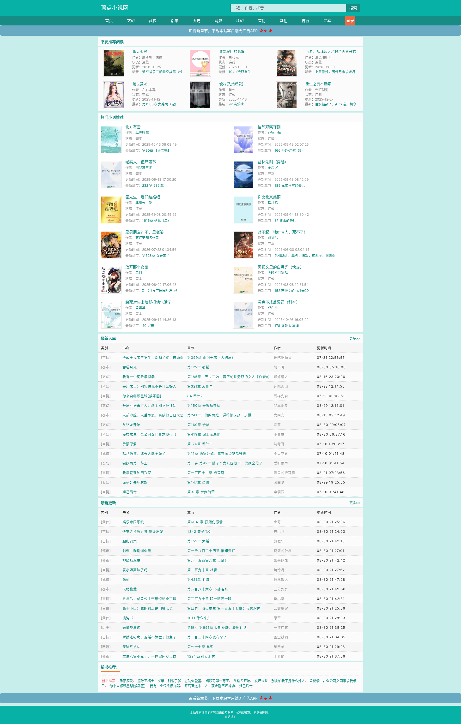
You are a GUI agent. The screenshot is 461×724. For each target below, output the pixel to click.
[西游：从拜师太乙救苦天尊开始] (286, 51)
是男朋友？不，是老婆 (144, 232)
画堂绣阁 (281, 637)
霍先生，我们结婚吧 (142, 197)
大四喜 (279, 415)
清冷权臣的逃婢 (231, 51)
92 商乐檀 (236, 104)
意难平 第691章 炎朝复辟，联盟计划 (217, 627)
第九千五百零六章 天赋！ (207, 560)
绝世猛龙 (140, 84)
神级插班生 (131, 560)
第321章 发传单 (200, 386)
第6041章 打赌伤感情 (205, 522)
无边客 (273, 167)
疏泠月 (279, 570)
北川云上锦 (143, 202)
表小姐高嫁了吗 (135, 570)
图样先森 (281, 396)
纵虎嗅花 (142, 132)
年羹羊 (279, 647)
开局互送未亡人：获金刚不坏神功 (149, 405)
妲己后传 (129, 492)
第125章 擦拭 (198, 367)
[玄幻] (106, 377)
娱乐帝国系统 (133, 522)
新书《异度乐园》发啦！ (160, 290)
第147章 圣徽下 (200, 482)
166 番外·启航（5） (289, 150)
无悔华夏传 (131, 627)
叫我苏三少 (143, 167)
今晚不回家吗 (278, 272)
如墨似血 (281, 560)
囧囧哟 (279, 482)
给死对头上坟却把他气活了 (148, 302)
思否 (277, 618)
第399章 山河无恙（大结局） (211, 357)
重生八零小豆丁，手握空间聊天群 (149, 656)
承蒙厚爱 (129, 444)
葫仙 (126, 579)
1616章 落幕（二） (156, 220)
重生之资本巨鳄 (318, 84)
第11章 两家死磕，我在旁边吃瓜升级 (216, 453)
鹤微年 (279, 541)
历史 (196, 20)
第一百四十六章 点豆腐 (205, 473)
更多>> (354, 338)
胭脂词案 (129, 541)
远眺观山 (281, 386)
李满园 (279, 492)
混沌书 (127, 618)
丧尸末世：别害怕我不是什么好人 (149, 386)
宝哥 (277, 522)
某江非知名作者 (147, 237)
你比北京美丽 (269, 197)
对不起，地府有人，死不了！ (283, 232)
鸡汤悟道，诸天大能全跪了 (144, 453)
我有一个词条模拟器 (138, 377)
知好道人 (281, 377)
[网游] (106, 647)
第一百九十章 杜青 (202, 570)
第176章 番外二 (200, 444)
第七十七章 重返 (200, 647)
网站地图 (230, 717)
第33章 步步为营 (201, 492)
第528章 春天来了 (156, 255)
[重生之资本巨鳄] (286, 84)
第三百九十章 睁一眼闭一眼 (209, 599)
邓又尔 (273, 237)
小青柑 (279, 434)
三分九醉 (281, 589)
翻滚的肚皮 (283, 551)
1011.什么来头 (199, 618)
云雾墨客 (281, 608)
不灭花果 (281, 453)
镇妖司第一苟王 (135, 463)
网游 (218, 20)
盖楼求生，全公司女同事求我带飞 (149, 434)
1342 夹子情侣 (199, 531)
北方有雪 (133, 127)
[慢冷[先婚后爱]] (200, 84)
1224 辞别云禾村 (201, 656)
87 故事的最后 (285, 220)
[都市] (106, 367)
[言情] (106, 357)
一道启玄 (281, 627)
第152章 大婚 (198, 541)
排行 (305, 20)
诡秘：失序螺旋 (135, 482)
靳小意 (279, 599)
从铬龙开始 (131, 425)
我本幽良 (281, 405)
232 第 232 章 (153, 185)
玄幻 (131, 20)
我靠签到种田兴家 (136, 473)
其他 (283, 20)
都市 (174, 20)
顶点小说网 (114, 7)
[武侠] (106, 453)
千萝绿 (279, 656)
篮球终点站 (131, 647)
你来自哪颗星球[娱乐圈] (141, 396)
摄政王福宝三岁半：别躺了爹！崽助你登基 (169, 681)
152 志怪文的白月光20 (291, 290)
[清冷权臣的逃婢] (200, 51)
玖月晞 (273, 202)
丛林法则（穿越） (273, 162)
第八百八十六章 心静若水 (207, 589)
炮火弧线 (140, 51)
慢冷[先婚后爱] (231, 84)
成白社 (273, 307)
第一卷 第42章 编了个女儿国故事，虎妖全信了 (225, 463)
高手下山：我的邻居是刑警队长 (147, 608)
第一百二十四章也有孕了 (207, 637)
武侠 (153, 20)
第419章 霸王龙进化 (203, 434)
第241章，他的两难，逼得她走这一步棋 (219, 415)
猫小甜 (279, 531)
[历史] (106, 627)
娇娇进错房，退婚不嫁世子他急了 (149, 637)
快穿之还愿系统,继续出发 (142, 531)
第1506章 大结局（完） (160, 104)
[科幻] (106, 386)
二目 (138, 272)
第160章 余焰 (198, 425)
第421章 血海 (198, 579)
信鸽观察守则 (269, 127)
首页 (109, 20)
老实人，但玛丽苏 (140, 162)
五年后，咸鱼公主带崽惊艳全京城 (149, 599)
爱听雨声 (281, 463)
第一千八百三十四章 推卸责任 (211, 551)
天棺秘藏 (129, 589)
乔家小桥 (274, 132)
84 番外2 (195, 396)
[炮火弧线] (113, 51)
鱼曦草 (140, 307)
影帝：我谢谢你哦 (136, 551)
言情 (262, 20)
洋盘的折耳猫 (284, 473)
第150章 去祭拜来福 (203, 405)
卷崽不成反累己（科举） (279, 302)
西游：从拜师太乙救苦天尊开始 (331, 51)
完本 (327, 20)
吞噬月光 (129, 367)
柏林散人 (281, 579)
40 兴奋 (148, 325)
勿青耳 (279, 367)
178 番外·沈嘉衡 (286, 325)
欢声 (277, 425)
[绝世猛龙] (113, 84)
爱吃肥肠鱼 (283, 357)
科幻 (240, 20)
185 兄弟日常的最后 (289, 185)
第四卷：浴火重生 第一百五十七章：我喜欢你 (224, 608)
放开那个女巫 (136, 267)
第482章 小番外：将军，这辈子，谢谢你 (304, 255)
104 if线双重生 (240, 72)
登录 (350, 20)
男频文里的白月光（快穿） (281, 267)
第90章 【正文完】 (156, 150)
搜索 (353, 8)
